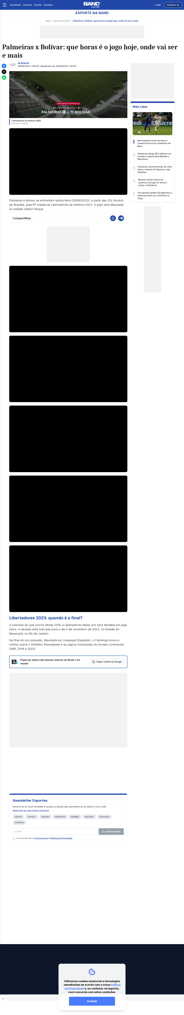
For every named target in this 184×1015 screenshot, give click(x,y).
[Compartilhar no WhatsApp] (4, 77)
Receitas (48, 5)
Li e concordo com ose (44, 838)
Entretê (38, 5)
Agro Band (89, 817)
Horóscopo (104, 817)
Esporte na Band (62, 21)
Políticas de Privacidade (61, 838)
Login (158, 5)
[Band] (92, 5)
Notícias (18, 817)
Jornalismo (15, 5)
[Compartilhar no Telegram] (121, 218)
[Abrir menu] (4, 5)
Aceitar (92, 1001)
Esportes (27, 5)
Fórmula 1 (32, 817)
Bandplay (75, 817)
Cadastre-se (173, 5)
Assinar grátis (113, 831)
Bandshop (19, 822)
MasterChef (60, 817)
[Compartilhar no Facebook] (4, 66)
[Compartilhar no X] (4, 71)
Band (48, 21)
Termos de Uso (41, 838)
